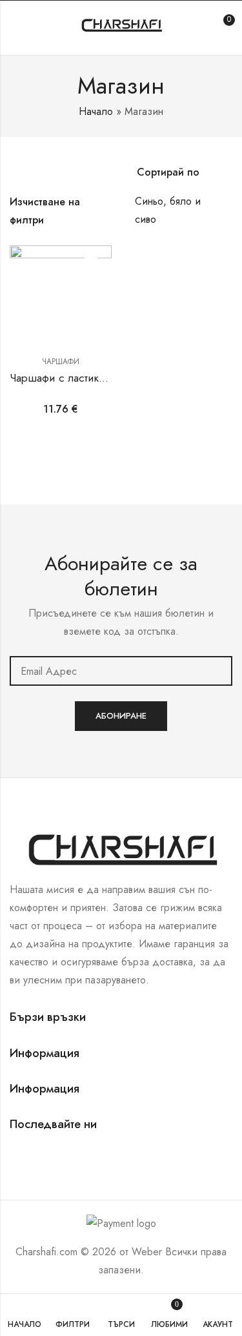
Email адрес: (121, 671)
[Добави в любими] (91, 266)
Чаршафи (60, 361)
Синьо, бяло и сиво (168, 210)
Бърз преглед (91, 290)
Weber (147, 1251)
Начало (96, 111)
